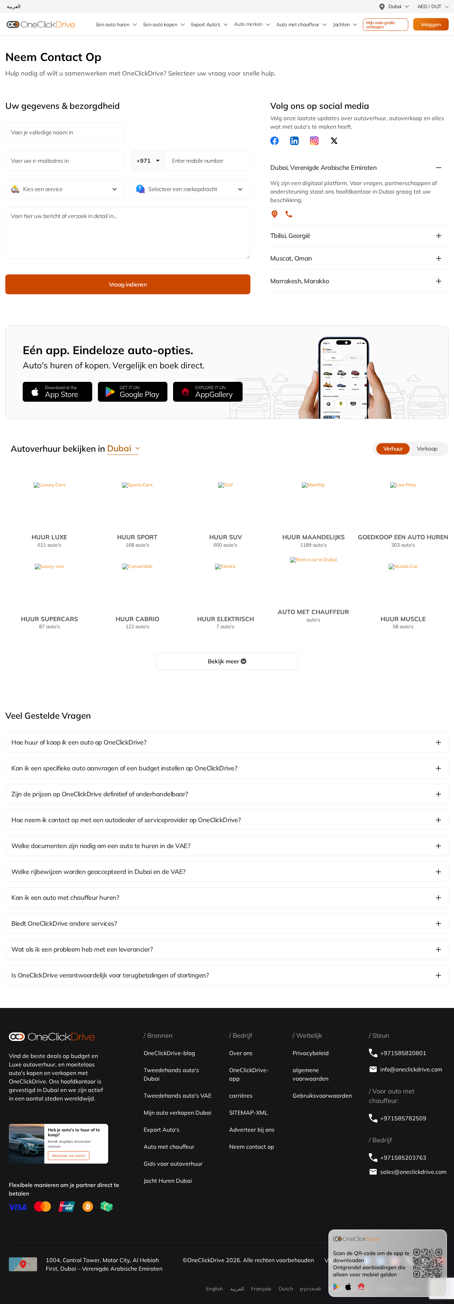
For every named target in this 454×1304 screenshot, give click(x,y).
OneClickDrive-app (249, 1074)
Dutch (286, 1289)
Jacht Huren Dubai (168, 1180)
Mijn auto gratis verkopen (381, 24)
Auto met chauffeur (169, 1146)
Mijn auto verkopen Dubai (177, 1112)
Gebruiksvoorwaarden (322, 1095)
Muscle (403, 622)
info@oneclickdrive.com (411, 1069)
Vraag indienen (127, 284)
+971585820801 (403, 1053)
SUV (225, 540)
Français (261, 1289)
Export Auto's (205, 24)
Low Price (403, 540)
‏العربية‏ (237, 1289)
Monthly (313, 540)
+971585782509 (403, 1118)
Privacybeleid (311, 1053)
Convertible (137, 622)
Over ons (241, 1053)
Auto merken (248, 24)
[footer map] (23, 1264)
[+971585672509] (288, 214)
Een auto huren (112, 24)
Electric (225, 622)
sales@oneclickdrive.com (412, 1171)
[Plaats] (274, 214)
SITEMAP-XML (248, 1112)
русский (310, 1289)
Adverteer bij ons (252, 1129)
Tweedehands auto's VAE (177, 1095)
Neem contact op (251, 1146)
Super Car (49, 622)
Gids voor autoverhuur (173, 1163)
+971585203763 (403, 1157)
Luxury (49, 540)
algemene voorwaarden (310, 1074)
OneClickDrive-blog (169, 1053)
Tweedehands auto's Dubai (171, 1074)
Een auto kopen (160, 24)
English (214, 1289)
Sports (137, 540)
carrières (241, 1095)
